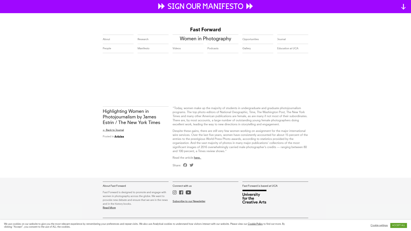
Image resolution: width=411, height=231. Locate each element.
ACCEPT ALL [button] (398, 225)
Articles (119, 136)
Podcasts (213, 48)
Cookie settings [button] (379, 225)
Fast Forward (205, 30)
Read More (109, 207)
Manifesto (143, 48)
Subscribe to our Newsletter (189, 201)
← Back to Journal (113, 130)
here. (197, 157)
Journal (281, 39)
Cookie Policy (255, 224)
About (106, 39)
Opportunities (250, 39)
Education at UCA (287, 48)
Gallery (246, 48)
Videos (177, 48)
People (107, 48)
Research (143, 39)
